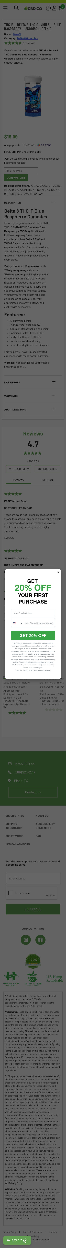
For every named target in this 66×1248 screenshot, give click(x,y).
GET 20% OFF (33, 635)
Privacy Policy (28, 670)
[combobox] (17, 623)
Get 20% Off (15, 1240)
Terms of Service (43, 670)
